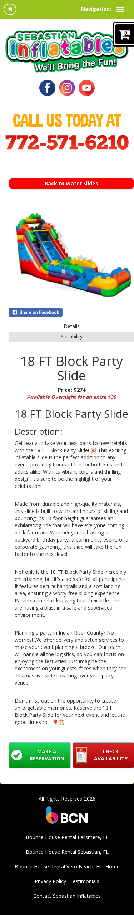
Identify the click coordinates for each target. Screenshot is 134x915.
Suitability (72, 336)
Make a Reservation (47, 755)
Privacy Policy (50, 881)
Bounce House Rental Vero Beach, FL (58, 866)
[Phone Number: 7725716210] (67, 142)
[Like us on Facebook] (47, 87)
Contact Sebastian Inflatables (67, 895)
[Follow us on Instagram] (67, 87)
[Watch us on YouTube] (87, 87)
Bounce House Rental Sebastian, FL (67, 851)
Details (72, 326)
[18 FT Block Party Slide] (71, 256)
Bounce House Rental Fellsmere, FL (67, 837)
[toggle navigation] (120, 9)
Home (112, 866)
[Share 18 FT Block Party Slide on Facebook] (71, 312)
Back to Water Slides (71, 183)
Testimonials (84, 881)
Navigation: (96, 8)
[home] (10, 9)
